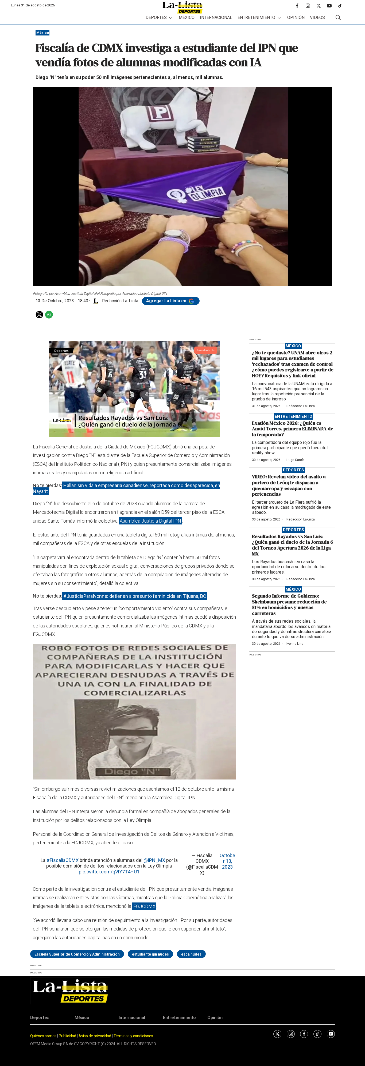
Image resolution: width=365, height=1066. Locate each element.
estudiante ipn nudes (150, 954)
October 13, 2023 (227, 861)
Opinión (296, 17)
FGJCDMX (144, 906)
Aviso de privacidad (95, 1036)
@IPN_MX (154, 860)
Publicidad (68, 1036)
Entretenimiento (256, 17)
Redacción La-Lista (300, 406)
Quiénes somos (43, 1036)
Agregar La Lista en (166, 300)
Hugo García (295, 460)
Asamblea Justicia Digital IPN (150, 521)
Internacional (216, 17)
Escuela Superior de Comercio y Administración (77, 954)
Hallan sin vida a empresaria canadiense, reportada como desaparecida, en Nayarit (126, 488)
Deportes (156, 17)
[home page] (182, 7)
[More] (170, 17)
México (187, 17)
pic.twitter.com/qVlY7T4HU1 (109, 871)
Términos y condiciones (133, 1036)
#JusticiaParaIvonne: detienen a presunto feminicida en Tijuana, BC (134, 596)
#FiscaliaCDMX (62, 860)
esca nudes (191, 954)
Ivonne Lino (294, 644)
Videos (317, 17)
